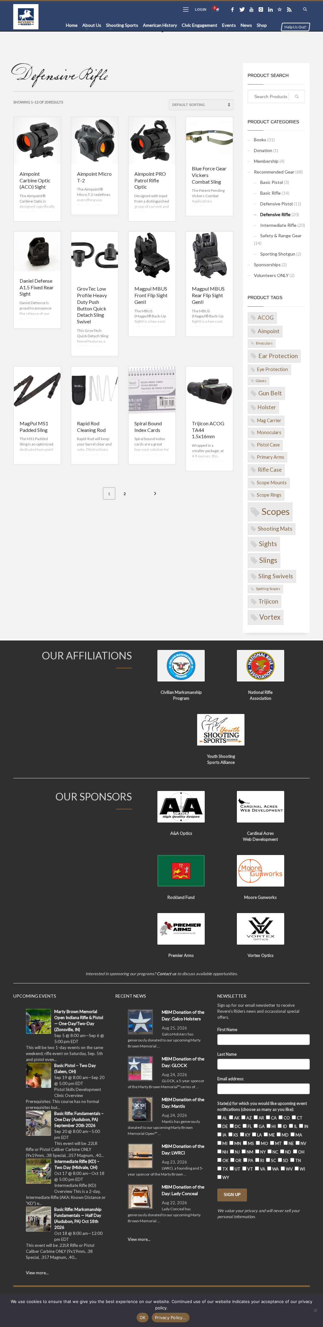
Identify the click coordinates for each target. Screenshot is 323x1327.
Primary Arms (270, 457)
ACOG (266, 317)
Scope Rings (269, 495)
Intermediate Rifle (278, 225)
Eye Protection (272, 369)
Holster (267, 407)
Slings (268, 560)
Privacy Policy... (170, 1317)
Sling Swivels (275, 576)
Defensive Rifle (275, 214)
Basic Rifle (270, 193)
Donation (263, 150)
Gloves (261, 381)
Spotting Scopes (268, 589)
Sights (268, 543)
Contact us (166, 973)
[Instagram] (261, 9)
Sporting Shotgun (277, 254)
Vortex (269, 617)
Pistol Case (268, 444)
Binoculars (264, 343)
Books (260, 139)
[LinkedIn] (270, 9)
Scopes (275, 511)
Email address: (230, 1078)
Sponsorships (267, 264)
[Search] (297, 96)
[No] (315, 1310)
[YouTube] (251, 9)
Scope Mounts (272, 482)
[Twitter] (242, 9)
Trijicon (268, 601)
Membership (266, 161)
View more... (37, 1272)
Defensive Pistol (276, 203)
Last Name (227, 1054)
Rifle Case (270, 469)
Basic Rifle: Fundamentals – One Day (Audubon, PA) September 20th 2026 (78, 1119)
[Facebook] (232, 9)
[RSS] (289, 9)
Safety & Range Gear (281, 235)
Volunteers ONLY (271, 275)
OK (143, 1317)
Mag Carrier (269, 420)
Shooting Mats (275, 528)
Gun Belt (270, 393)
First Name (227, 1029)
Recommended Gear (274, 171)
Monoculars (269, 432)
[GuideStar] (280, 9)
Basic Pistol (271, 182)
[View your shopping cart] (217, 9)
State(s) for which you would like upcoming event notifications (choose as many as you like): (262, 1106)
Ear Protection (278, 355)
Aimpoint (268, 331)
